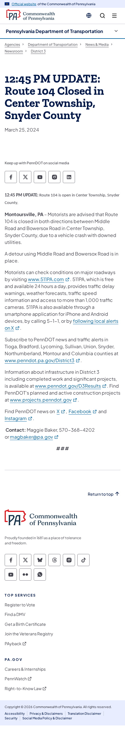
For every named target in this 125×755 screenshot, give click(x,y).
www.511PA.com (49, 279)
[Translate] (88, 15)
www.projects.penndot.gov (44, 400)
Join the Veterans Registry (29, 633)
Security (11, 718)
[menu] (114, 15)
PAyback (13, 643)
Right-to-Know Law (23, 688)
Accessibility (15, 713)
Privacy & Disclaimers (46, 713)
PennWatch (16, 678)
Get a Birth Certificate (25, 624)
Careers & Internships (25, 669)
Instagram (19, 418)
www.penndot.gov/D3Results (71, 386)
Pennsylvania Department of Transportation (54, 31)
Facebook (83, 411)
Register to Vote (20, 604)
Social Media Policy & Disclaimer (47, 718)
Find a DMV (15, 614)
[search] (102, 15)
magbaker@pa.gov (34, 437)
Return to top (100, 494)
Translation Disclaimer (84, 713)
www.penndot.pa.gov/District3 (43, 360)
